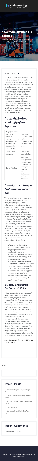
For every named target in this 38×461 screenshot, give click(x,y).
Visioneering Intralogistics (24, 454)
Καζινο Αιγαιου (9, 342)
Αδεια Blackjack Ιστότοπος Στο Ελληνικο (18, 340)
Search (3, 365)
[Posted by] (18, 73)
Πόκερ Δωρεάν (12, 407)
